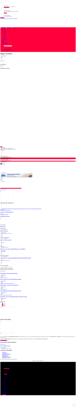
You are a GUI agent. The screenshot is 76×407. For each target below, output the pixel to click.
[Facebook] (2, 362)
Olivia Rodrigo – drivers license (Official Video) (8, 273)
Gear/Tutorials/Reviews (5, 38)
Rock (4, 387)
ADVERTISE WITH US (5, 353)
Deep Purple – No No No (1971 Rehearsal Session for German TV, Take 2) (13, 296)
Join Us (3, 391)
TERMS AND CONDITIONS (6, 354)
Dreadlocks (12, 208)
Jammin (25, 208)
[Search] (2, 47)
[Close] (0, 62)
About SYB (3, 40)
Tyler (39, 208)
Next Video (2, 213)
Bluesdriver (6, 208)
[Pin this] (2, 154)
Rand (2, 259)
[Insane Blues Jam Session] (4, 214)
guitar (18, 208)
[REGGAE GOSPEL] (2, 228)
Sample (37, 208)
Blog (2, 41)
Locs (26, 208)
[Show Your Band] (8, 18)
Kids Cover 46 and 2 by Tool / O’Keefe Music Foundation (10, 279)
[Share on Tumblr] (2, 206)
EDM (4, 32)
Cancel (1, 146)
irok (1, 241)
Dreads (14, 208)
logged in (5, 267)
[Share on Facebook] (2, 152)
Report (1, 163)
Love (28, 208)
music (32, 208)
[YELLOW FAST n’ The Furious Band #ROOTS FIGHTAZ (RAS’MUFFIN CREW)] (4, 255)
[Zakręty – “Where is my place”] (5, 237)
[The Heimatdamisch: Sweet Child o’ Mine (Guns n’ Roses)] (3, 289)
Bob (8, 208)
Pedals (33, 208)
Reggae (5, 37)
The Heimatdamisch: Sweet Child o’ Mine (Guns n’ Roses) (10, 290)
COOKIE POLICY (5, 356)
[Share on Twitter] (2, 205)
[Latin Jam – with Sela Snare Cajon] (5, 210)
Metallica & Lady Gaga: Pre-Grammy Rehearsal (9, 285)
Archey (4, 208)
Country (5, 31)
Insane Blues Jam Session (5, 216)
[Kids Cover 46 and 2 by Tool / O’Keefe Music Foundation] (3, 277)
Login (5, 16)
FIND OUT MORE (3, 340)
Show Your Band (3, 55)
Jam (23, 208)
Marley (30, 208)
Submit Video (2, 17)
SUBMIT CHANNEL (5, 43)
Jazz (4, 34)
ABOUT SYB (4, 352)
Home (3, 29)
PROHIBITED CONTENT (6, 357)
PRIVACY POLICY (5, 355)
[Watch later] (2, 3)
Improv (20, 208)
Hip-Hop (5, 383)
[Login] (2, 13)
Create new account (9, 16)
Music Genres (4, 379)
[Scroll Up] (1, 62)
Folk (4, 33)
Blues (4, 30)
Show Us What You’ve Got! (5, 345)
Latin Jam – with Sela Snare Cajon (6, 212)
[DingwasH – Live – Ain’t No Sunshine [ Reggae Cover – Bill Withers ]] (2, 246)
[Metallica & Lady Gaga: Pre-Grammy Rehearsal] (6, 283)
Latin (4, 35)
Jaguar (22, 208)
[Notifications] (2, 8)
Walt (40, 208)
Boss (9, 208)
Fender (16, 208)
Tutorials (5, 39)
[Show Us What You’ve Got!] (2, 344)
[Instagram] (2, 2)
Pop (4, 36)
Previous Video (2, 209)
